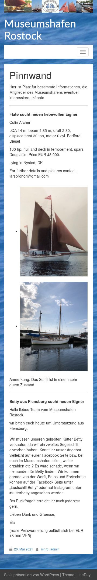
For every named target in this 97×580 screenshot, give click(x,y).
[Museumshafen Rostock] (48, 5)
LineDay (83, 574)
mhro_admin (50, 549)
